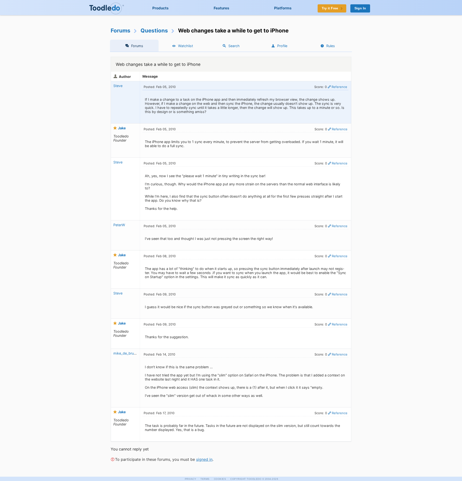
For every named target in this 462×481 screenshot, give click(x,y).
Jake (122, 128)
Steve (117, 86)
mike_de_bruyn (125, 353)
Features (221, 8)
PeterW (119, 225)
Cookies (220, 479)
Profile (282, 46)
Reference (339, 87)
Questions (154, 30)
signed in (204, 459)
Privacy (190, 479)
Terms (205, 479)
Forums (120, 30)
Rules (330, 46)
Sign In (360, 8)
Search (234, 46)
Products (160, 8)
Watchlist (185, 46)
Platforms (283, 8)
